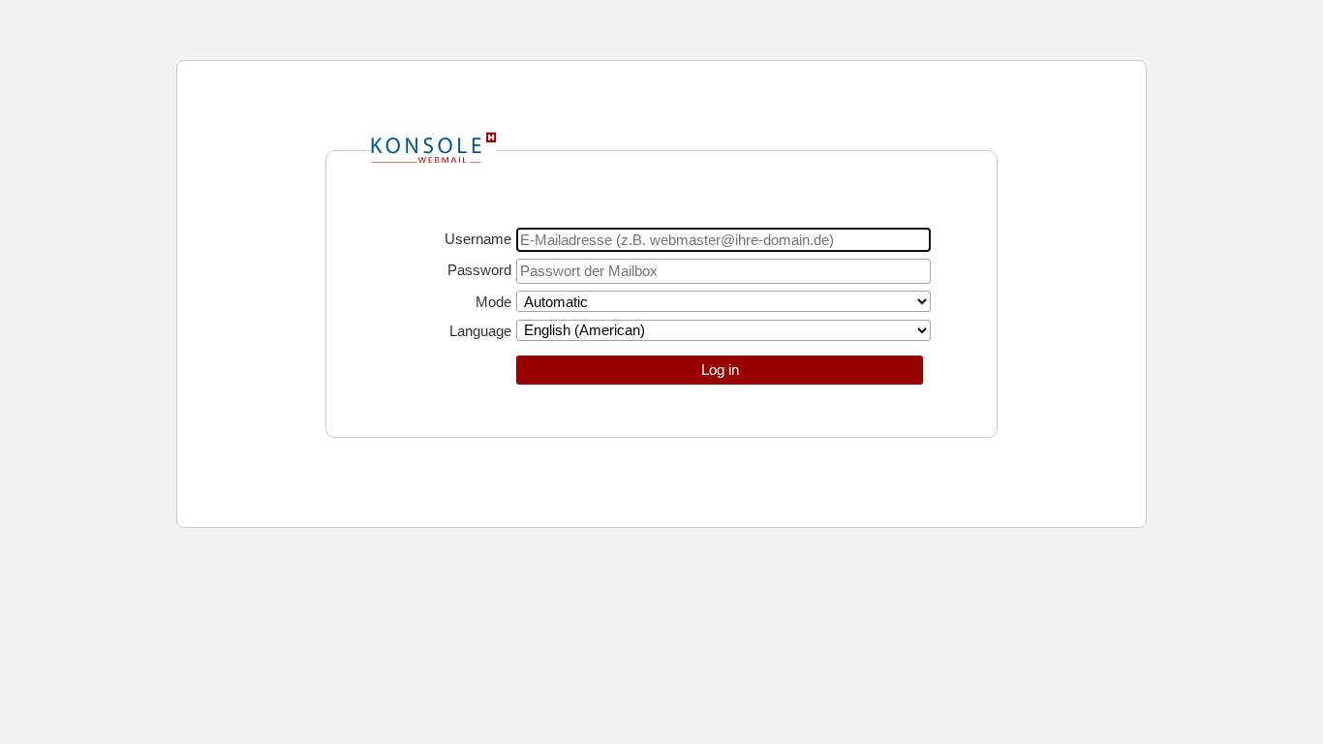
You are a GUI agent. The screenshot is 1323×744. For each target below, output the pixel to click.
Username (478, 239)
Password (479, 270)
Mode (493, 302)
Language (480, 331)
